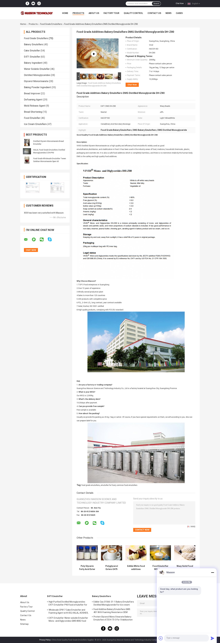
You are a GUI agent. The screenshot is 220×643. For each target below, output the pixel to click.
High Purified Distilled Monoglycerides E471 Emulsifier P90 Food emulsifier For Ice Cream (68, 604)
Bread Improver (32, 93)
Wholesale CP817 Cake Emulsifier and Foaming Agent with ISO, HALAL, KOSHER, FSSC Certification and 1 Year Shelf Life (68, 612)
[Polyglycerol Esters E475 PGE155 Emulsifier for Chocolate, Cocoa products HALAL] (111, 552)
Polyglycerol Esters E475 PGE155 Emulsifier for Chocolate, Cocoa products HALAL (112, 568)
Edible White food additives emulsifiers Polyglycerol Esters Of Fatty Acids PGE (136, 568)
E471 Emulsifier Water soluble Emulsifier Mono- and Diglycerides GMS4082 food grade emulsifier (68, 620)
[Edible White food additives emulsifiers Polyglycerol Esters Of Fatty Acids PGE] (136, 552)
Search (156, 4)
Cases (179, 13)
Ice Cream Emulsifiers (35, 124)
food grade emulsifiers (91, 485)
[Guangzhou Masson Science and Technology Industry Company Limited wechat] (43, 239)
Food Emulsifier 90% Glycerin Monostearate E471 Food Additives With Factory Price (160, 568)
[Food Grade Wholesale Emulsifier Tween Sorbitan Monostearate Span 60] (27, 159)
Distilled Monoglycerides (37, 75)
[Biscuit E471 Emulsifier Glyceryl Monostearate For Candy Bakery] (94, 54)
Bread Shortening (33, 111)
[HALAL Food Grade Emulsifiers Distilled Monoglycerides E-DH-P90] (27, 151)
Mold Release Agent (34, 105)
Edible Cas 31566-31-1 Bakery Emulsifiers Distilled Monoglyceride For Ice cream (114, 603)
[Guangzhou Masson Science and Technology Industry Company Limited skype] (51, 239)
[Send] (212, 638)
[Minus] (212, 572)
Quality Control (133, 13)
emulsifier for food (108, 485)
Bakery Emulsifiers (33, 44)
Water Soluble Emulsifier (37, 69)
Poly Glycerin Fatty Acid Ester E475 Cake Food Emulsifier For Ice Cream (87, 568)
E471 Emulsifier (32, 56)
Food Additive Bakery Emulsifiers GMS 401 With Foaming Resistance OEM (112, 610)
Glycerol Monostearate (36, 81)
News (168, 13)
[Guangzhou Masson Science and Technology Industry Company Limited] (36, 13)
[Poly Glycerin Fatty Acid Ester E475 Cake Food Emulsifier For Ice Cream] (87, 552)
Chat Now (180, 3)
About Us (94, 13)
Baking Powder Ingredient (37, 87)
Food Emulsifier (32, 118)
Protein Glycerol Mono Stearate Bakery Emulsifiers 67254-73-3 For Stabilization (113, 618)
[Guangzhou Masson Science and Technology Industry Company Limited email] (27, 239)
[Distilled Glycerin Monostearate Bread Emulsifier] (27, 142)
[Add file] (161, 638)
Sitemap (24, 624)
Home (65, 13)
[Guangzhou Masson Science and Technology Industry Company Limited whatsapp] (35, 239)
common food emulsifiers (126, 485)
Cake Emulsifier (32, 50)
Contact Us (154, 13)
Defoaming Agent (33, 99)
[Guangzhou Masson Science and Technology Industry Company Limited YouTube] (33, 4)
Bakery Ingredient (33, 62)
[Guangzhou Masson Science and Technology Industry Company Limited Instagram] (39, 4)
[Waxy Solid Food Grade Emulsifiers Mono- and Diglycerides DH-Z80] (184, 552)
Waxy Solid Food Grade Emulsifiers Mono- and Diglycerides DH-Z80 (185, 568)
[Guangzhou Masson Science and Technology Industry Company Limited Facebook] (27, 4)
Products (78, 13)
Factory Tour (111, 13)
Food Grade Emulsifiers (51, 24)
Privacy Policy (44, 640)
